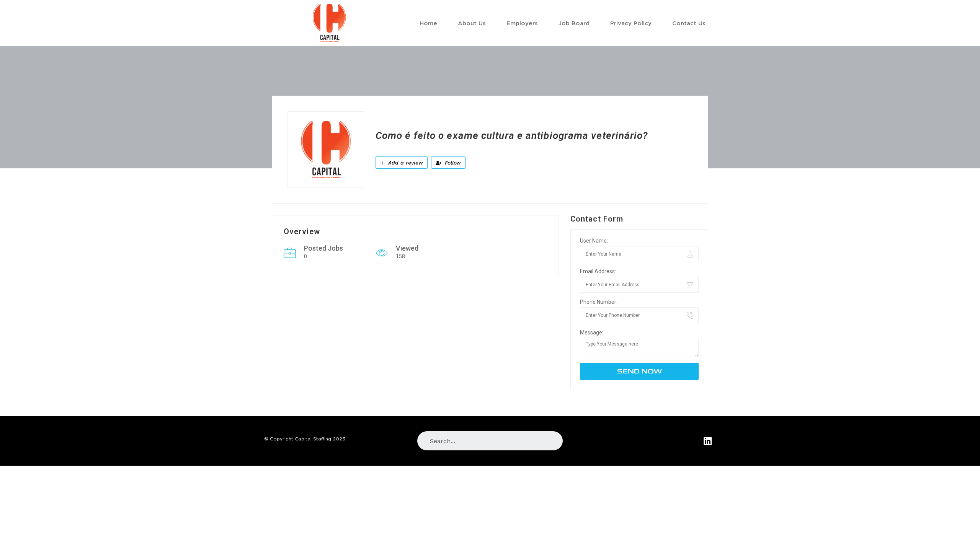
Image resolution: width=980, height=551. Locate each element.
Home (428, 23)
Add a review (404, 163)
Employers (522, 23)
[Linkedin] (707, 440)
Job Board (574, 23)
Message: (591, 332)
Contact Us (689, 23)
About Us (472, 23)
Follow (452, 163)
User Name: (594, 240)
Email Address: (598, 271)
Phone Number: (598, 302)
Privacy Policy (631, 23)
